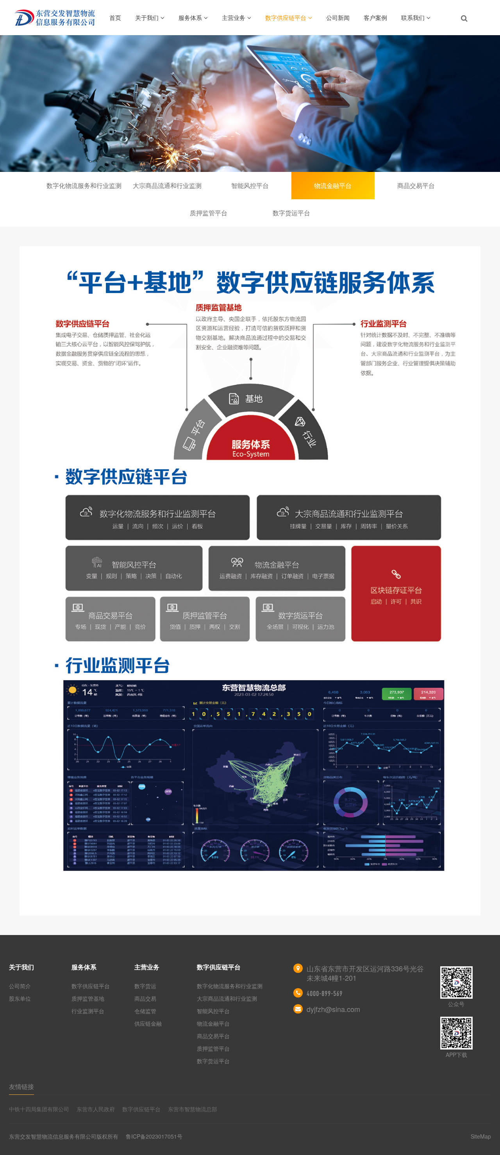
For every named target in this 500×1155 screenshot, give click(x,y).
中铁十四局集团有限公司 (39, 1109)
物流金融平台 (333, 185)
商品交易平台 (416, 185)
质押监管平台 (208, 212)
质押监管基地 (87, 998)
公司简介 (20, 986)
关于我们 (147, 17)
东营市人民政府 (96, 1109)
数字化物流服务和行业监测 (83, 185)
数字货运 (145, 986)
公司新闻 (338, 17)
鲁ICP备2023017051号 (154, 1136)
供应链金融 (148, 1023)
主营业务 (233, 17)
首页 (115, 17)
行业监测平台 (87, 1011)
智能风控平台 (250, 185)
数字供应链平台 (285, 17)
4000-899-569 (325, 994)
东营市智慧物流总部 (192, 1109)
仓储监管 (145, 1011)
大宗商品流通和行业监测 (167, 185)
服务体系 (190, 17)
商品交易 (145, 998)
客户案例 (375, 17)
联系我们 (413, 17)
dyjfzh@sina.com (333, 1009)
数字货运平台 (291, 212)
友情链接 (21, 1086)
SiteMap (481, 1136)
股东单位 (20, 998)
